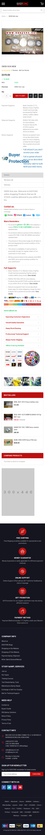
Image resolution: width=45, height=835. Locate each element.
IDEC (25, 805)
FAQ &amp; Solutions (9, 712)
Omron (39, 805)
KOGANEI (32, 805)
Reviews (8, 180)
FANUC (7, 801)
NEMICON (36, 812)
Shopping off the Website (10, 652)
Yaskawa (36, 801)
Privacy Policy (6, 720)
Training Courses (7, 678)
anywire (14, 805)
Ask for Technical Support (10, 693)
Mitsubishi (14, 801)
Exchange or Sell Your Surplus (12, 689)
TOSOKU (19, 808)
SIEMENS (28, 801)
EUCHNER (28, 812)
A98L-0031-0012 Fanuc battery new (26, 402)
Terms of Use (6, 723)
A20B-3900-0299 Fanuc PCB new (25, 440)
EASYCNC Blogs (7, 645)
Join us (4, 671)
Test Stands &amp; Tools (10, 682)
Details (6, 175)
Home (3, 16)
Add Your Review (24, 70)
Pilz (33, 808)
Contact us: (9, 206)
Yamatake (24, 815)
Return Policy (6, 716)
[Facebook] (4, 787)
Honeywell (15, 812)
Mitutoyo (16, 815)
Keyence (7, 808)
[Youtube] (20, 787)
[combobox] (22, 10)
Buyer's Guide (6, 709)
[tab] (22, 175)
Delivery (7, 185)
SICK (37, 808)
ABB (30, 815)
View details (32, 275)
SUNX (21, 805)
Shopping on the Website (10, 648)
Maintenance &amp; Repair (11, 686)
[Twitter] (9, 787)
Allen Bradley (6, 805)
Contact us (5, 705)
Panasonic (27, 808)
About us (5, 641)
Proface (7, 812)
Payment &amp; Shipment (11, 656)
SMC (21, 812)
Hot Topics (5, 675)
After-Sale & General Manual (11, 659)
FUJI (13, 808)
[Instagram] (15, 787)
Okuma (21, 801)
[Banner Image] (18, 492)
